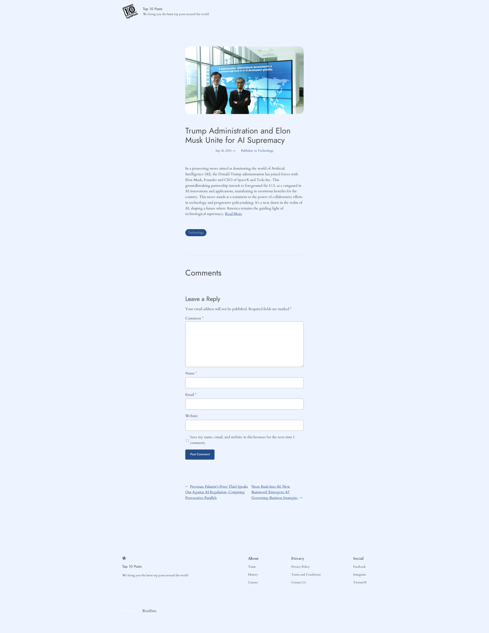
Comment (194, 318)
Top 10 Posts (152, 8)
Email (190, 394)
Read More (233, 213)
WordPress (149, 611)
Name (191, 373)
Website (191, 415)
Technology (266, 151)
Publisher (247, 151)
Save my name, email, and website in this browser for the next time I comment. (242, 440)
